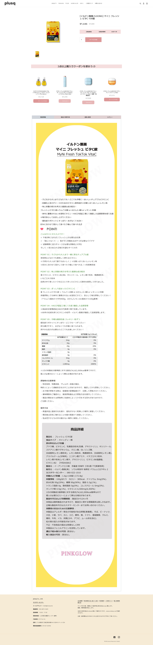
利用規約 (101, 601)
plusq (109, 641)
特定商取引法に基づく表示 (91, 601)
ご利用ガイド (109, 601)
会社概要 (80, 601)
